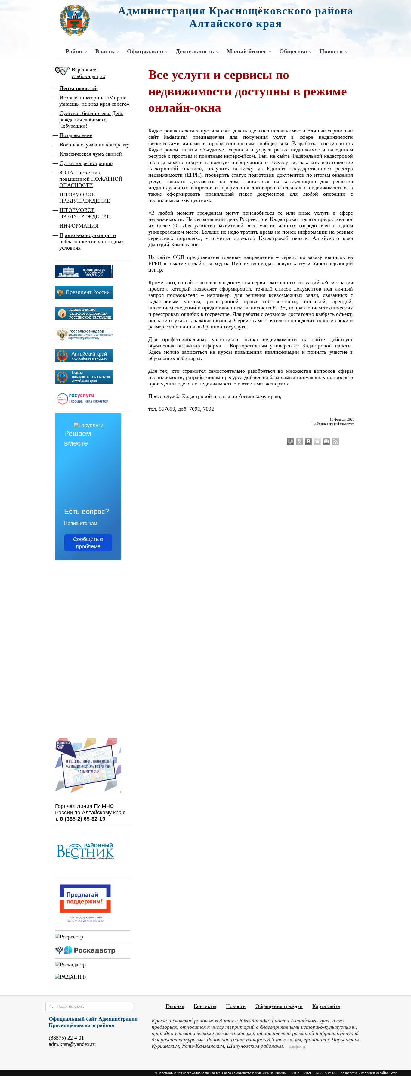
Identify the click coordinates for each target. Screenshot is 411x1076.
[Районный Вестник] (85, 872)
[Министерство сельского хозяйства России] (84, 319)
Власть (104, 51)
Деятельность (195, 51)
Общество (293, 51)
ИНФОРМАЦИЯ (79, 226)
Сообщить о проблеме (88, 542)
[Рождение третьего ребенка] (70, 965)
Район (74, 51)
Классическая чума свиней (91, 154)
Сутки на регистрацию (86, 163)
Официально (145, 51)
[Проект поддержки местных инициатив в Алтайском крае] (85, 924)
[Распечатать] (326, 441)
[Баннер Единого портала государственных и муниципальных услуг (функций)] (84, 404)
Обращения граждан (279, 1006)
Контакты (205, 1006)
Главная (175, 1006)
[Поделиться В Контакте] (308, 441)
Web (394, 1072)
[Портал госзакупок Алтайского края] (84, 382)
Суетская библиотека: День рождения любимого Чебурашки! (91, 119)
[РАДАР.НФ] (70, 977)
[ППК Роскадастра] (85, 952)
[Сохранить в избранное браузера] (317, 441)
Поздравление (76, 135)
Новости (331, 51)
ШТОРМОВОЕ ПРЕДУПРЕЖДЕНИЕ (84, 197)
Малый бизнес (247, 51)
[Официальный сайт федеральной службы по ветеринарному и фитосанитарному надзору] (84, 340)
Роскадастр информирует (335, 423)
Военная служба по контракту (94, 144)
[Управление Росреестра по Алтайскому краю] (69, 937)
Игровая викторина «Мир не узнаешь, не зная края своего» (94, 101)
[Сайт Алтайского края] (84, 361)
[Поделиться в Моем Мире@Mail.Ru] (290, 441)
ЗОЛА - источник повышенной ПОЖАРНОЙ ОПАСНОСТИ (90, 178)
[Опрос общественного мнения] (88, 794)
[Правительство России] (84, 276)
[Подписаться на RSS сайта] (335, 441)
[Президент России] (84, 297)
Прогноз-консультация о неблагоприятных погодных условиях (91, 241)
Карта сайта (326, 1006)
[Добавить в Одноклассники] (299, 441)
